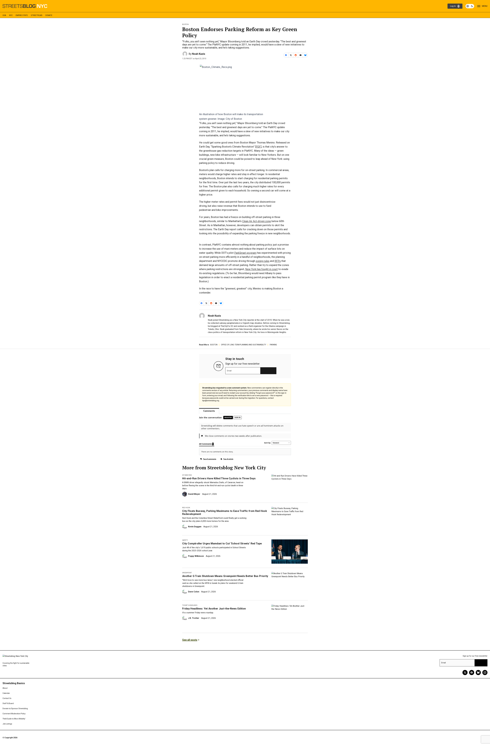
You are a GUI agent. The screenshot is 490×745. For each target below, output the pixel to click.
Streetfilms (36, 15)
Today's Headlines (189, 605)
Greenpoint (187, 572)
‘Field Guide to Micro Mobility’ (14, 719)
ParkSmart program (245, 252)
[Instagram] (484, 672)
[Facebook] (471, 672)
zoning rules (262, 260)
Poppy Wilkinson (196, 556)
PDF (258, 146)
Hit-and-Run (187, 475)
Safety (185, 540)
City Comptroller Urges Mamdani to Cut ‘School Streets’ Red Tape (222, 543)
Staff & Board (8, 703)
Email (229, 371)
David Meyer (194, 494)
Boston (185, 24)
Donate (48, 15)
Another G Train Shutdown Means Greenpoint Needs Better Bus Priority (225, 576)
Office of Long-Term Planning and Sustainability (243, 345)
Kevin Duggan (194, 526)
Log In (453, 6)
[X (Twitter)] (465, 672)
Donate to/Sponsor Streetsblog (15, 708)
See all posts (189, 639)
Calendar (6, 693)
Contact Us (7, 698)
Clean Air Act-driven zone (256, 221)
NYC (11, 15)
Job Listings (7, 724)
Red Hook (186, 507)
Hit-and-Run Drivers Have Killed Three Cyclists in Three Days (219, 478)
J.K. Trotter (193, 618)
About (5, 688)
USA (4, 15)
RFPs (278, 260)
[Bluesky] (478, 672)
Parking (273, 345)
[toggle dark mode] (469, 6)
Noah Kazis (198, 53)
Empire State (22, 15)
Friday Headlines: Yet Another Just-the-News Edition (214, 608)
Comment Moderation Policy (14, 714)
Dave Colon (193, 591)
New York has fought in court (261, 269)
